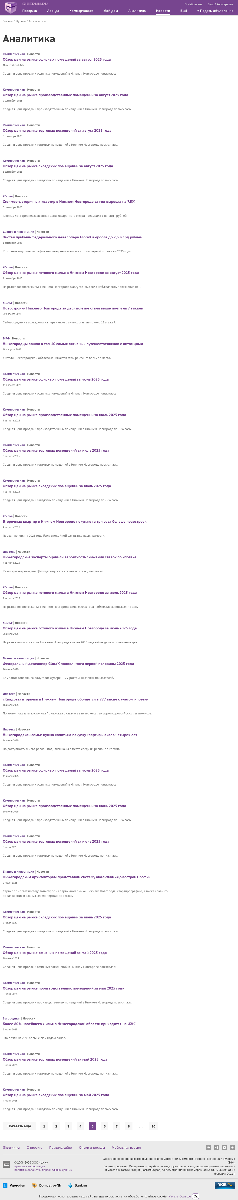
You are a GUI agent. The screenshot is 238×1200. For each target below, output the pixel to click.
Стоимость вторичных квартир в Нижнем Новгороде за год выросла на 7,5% (69, 201)
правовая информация (29, 1166)
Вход (211, 4)
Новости (163, 11)
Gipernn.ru (11, 1147)
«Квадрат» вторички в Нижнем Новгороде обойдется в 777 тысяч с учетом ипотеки (75, 699)
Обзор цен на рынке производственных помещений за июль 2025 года (64, 415)
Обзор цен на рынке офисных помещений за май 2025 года (55, 952)
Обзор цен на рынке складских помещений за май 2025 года (56, 1095)
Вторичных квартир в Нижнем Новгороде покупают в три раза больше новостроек (74, 521)
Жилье (8, 196)
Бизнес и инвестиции (18, 232)
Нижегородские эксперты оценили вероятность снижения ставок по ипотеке (69, 557)
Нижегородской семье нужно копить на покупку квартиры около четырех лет (70, 735)
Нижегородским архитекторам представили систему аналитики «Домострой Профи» (76, 877)
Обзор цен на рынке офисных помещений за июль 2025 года (56, 379)
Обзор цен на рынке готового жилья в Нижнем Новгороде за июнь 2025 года (70, 628)
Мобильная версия (126, 1147)
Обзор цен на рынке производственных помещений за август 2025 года (65, 95)
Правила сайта (60, 1147)
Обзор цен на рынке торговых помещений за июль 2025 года (56, 450)
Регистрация (225, 4)
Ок (196, 1196)
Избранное (195, 4)
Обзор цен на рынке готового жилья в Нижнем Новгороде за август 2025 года (71, 272)
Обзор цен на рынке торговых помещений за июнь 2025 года (56, 841)
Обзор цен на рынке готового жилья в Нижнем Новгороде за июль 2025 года (70, 592)
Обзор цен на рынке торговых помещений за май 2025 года (55, 1059)
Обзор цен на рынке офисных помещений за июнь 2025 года (56, 770)
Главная (8, 21)
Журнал (21, 21)
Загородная (11, 1018)
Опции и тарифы (92, 1147)
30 (153, 1126)
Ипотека (9, 551)
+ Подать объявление (215, 11)
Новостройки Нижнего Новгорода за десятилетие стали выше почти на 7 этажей (73, 308)
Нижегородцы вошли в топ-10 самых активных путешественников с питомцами (73, 344)
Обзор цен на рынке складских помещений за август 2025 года (58, 166)
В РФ (6, 338)
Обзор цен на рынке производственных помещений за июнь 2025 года (64, 806)
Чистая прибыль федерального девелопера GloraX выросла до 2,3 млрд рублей (72, 237)
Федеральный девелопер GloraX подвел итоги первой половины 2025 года (68, 663)
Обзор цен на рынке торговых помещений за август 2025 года (57, 130)
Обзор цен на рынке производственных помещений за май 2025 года (63, 988)
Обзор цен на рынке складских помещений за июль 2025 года (57, 486)
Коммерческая (14, 54)
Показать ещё (19, 1126)
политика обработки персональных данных (43, 1170)
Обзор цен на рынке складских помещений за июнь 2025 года (57, 917)
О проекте (34, 1147)
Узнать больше (180, 1196)
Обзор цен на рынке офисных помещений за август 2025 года (57, 59)
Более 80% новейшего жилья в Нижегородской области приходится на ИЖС (69, 1024)
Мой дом (110, 11)
